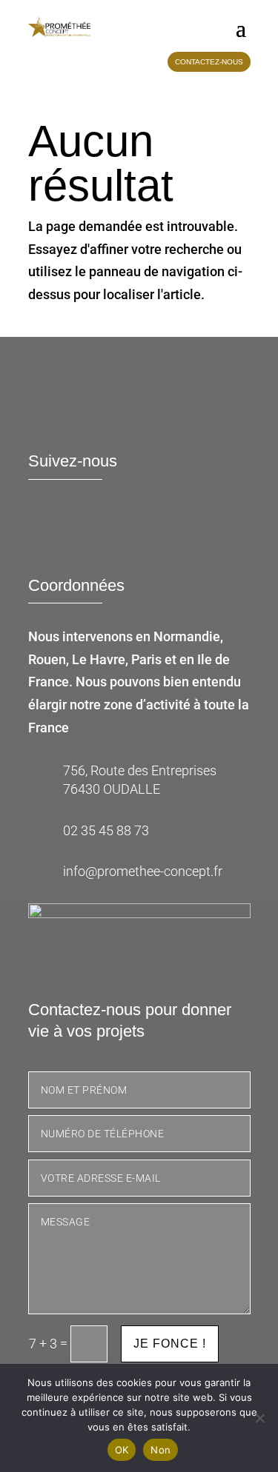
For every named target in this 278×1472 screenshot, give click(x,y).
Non (160, 1450)
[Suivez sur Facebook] (46, 529)
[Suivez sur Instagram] (132, 529)
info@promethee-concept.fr (142, 871)
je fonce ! (169, 1343)
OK (122, 1450)
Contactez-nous (209, 62)
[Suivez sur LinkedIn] (89, 529)
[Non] (259, 1418)
